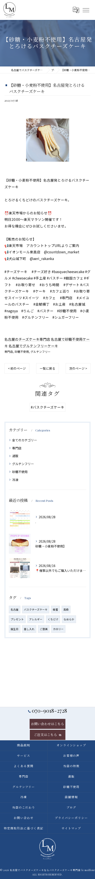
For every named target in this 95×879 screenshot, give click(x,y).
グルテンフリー (40, 351)
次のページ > (78, 368)
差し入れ (29, 629)
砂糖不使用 (22, 351)
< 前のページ (17, 368)
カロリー (58, 629)
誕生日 (15, 629)
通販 (15, 456)
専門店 (8, 351)
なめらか (69, 619)
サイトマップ (71, 828)
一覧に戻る (47, 368)
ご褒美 (44, 629)
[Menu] (86, 10)
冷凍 (15, 479)
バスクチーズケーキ (36, 609)
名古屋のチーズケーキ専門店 (27, 339)
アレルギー (35, 619)
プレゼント (17, 619)
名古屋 (15, 609)
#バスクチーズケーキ (47, 407)
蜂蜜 (55, 609)
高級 (66, 609)
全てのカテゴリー (24, 440)
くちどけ (53, 619)
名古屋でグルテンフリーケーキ (33, 345)
